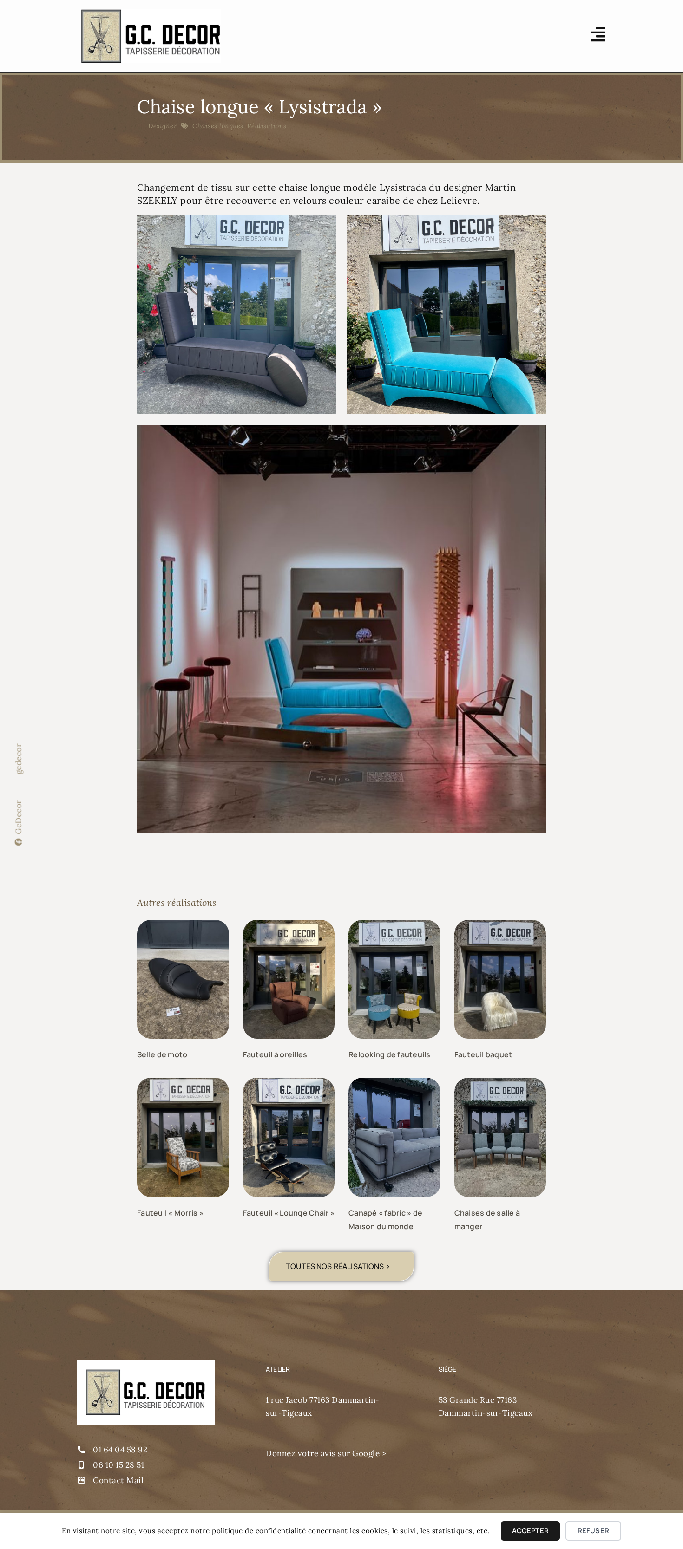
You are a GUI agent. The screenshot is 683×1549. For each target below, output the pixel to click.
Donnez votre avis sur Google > (326, 1453)
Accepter (530, 1531)
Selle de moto (162, 1054)
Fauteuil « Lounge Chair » (289, 1213)
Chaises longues (217, 126)
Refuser (593, 1531)
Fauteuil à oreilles (275, 1054)
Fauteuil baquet (483, 1054)
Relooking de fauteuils (389, 1054)
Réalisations (267, 126)
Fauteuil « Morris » (170, 1213)
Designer (162, 126)
